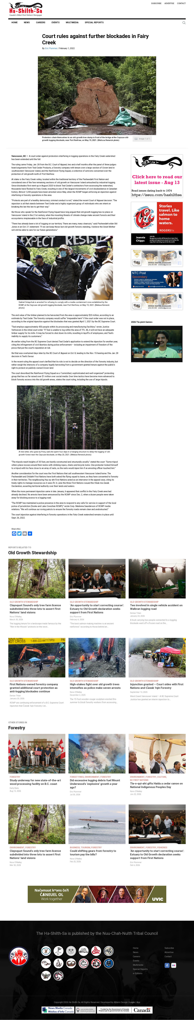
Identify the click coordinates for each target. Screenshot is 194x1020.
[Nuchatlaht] (71, 964)
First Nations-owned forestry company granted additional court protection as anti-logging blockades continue (34, 688)
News (27, 22)
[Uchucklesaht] (46, 977)
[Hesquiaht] (84, 952)
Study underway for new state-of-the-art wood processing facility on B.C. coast (35, 782)
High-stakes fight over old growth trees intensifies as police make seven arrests (95, 686)
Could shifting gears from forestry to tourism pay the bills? (93, 852)
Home (14, 22)
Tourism (85, 847)
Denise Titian (135, 613)
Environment (92, 777)
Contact (181, 3)
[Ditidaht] (59, 952)
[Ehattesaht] (71, 952)
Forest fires (77, 777)
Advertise (169, 3)
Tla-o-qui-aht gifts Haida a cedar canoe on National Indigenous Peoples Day (156, 785)
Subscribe (156, 3)
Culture (161, 777)
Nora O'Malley (16, 617)
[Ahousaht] (46, 952)
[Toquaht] (96, 964)
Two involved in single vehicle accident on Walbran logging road (156, 607)
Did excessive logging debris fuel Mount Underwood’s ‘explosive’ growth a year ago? (95, 784)
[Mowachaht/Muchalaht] (59, 964)
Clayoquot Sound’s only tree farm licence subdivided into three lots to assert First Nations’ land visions (35, 609)
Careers (40, 22)
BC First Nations (139, 780)
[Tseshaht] (109, 964)
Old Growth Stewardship (32, 552)
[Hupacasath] (96, 952)
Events (56, 22)
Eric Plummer (51, 48)
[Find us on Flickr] (173, 966)
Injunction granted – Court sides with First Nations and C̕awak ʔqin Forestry (156, 686)
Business (75, 847)
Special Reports (94, 22)
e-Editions (137, 973)
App (138, 1002)
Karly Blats (14, 788)
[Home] (25, 9)
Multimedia (72, 22)
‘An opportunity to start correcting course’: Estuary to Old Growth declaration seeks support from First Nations (97, 609)
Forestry (16, 727)
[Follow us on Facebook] (167, 966)
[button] (97, 95)
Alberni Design (120, 1002)
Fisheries (162, 847)
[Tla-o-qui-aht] (84, 964)
